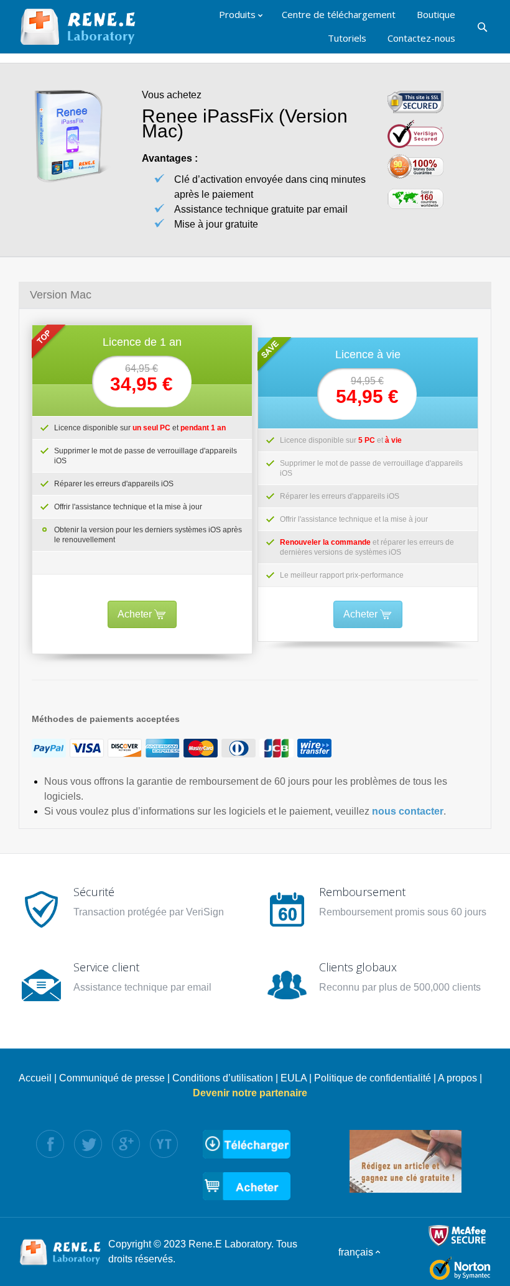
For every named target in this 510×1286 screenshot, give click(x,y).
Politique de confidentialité (372, 1078)
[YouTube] (164, 1144)
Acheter (136, 614)
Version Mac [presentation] (60, 295)
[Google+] (126, 1144)
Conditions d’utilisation (222, 1078)
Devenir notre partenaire (250, 1093)
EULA (293, 1078)
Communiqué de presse (112, 1078)
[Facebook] (50, 1144)
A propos (457, 1078)
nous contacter (407, 811)
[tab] (255, 295)
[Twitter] (88, 1144)
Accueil (35, 1078)
